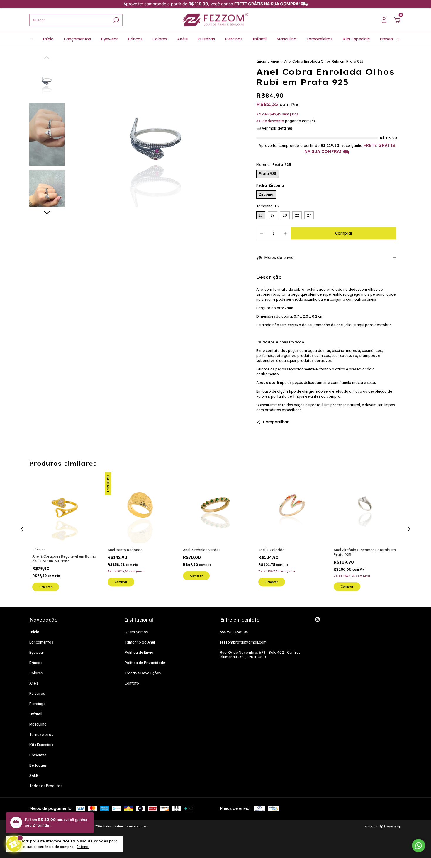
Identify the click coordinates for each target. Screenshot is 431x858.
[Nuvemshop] (383, 827)
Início (48, 39)
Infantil (259, 39)
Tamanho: (267, 206)
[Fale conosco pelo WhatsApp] (418, 845)
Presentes (389, 39)
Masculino (286, 39)
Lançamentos (77, 39)
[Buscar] (115, 20)
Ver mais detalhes (277, 128)
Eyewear (109, 39)
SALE (33, 775)
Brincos (135, 39)
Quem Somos (136, 632)
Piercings (233, 39)
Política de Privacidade (145, 662)
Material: (273, 164)
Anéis (182, 39)
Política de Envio (139, 652)
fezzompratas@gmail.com (243, 642)
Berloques (38, 765)
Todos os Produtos (45, 786)
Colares (159, 39)
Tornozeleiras (319, 39)
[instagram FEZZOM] (317, 619)
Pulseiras (206, 39)
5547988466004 (234, 632)
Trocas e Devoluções (143, 673)
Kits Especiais (356, 39)
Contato (132, 683)
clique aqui (354, 325)
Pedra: (270, 185)
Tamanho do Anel (140, 642)
